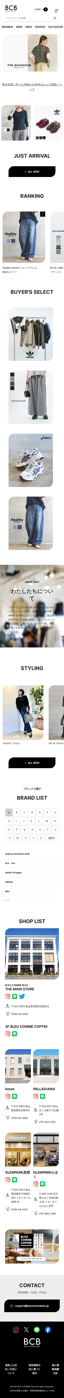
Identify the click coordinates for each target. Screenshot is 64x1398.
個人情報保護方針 (55, 1369)
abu (7, 891)
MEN (19, 27)
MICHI (52, 743)
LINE (14, 996)
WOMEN (7, 27)
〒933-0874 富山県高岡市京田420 (20, 1108)
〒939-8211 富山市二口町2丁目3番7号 (49, 1110)
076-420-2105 (47, 1121)
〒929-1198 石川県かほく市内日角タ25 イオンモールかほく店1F (48, 1199)
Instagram (7, 996)
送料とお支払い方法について (11, 1369)
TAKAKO (7, 743)
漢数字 (51, 838)
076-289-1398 (47, 1213)
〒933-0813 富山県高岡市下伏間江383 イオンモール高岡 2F (21, 1195)
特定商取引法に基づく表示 (35, 1369)
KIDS (28, 27)
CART (40, 9)
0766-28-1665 (19, 1118)
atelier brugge (13, 872)
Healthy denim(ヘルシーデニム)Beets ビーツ (20, 269)
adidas (9, 881)
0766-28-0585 (19, 1014)
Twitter (22, 996)
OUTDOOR (55, 27)
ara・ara (10, 863)
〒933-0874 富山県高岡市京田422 (30, 1006)
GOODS (40, 27)
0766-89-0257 (19, 1209)
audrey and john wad (17, 853)
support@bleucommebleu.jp (32, 1305)
